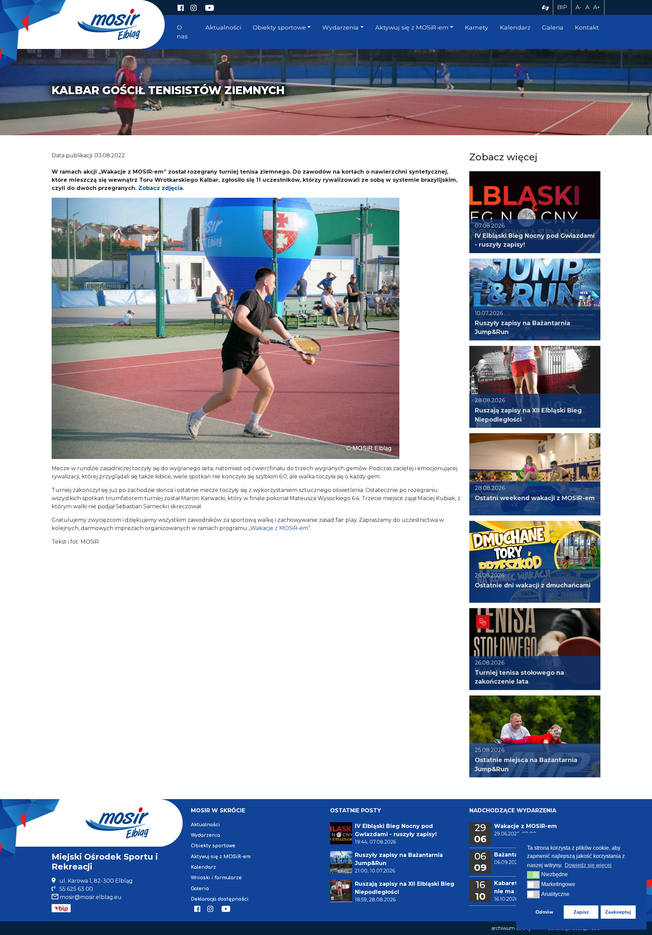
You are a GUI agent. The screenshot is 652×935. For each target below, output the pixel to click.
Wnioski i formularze (216, 877)
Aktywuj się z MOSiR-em (412, 27)
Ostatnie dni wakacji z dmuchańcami (533, 585)
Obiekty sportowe (279, 27)
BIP (562, 7)
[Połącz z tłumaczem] (545, 7)
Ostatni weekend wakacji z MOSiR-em (535, 497)
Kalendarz (515, 27)
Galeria (552, 27)
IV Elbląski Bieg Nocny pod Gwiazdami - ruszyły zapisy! (535, 240)
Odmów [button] (544, 912)
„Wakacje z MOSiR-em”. (280, 528)
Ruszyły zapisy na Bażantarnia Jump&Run (522, 327)
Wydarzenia (340, 27)
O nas (182, 32)
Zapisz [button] (581, 912)
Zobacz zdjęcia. (161, 188)
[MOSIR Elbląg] (108, 24)
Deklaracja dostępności (220, 899)
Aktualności (223, 27)
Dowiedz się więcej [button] (588, 865)
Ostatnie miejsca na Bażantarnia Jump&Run (526, 764)
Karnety (476, 27)
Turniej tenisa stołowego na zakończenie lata (519, 677)
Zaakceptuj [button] (618, 912)
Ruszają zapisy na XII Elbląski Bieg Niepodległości (528, 415)
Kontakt (587, 27)
